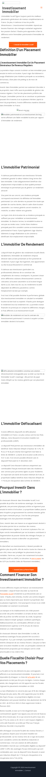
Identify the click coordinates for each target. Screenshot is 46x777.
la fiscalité (31, 677)
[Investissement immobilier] (11, 4)
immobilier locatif (7, 594)
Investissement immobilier (14, 10)
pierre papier (36, 558)
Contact (28, 770)
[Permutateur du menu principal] (41, 7)
